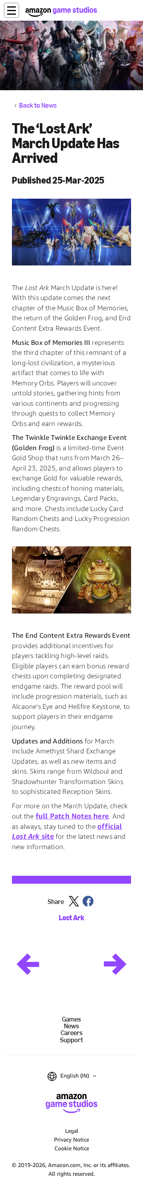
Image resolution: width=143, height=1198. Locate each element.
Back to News (38, 105)
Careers (72, 1033)
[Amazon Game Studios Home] (61, 12)
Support (71, 1040)
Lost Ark (71, 918)
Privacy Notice (71, 1139)
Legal (71, 1130)
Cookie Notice (71, 1148)
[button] (11, 10)
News (71, 1026)
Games (71, 1019)
